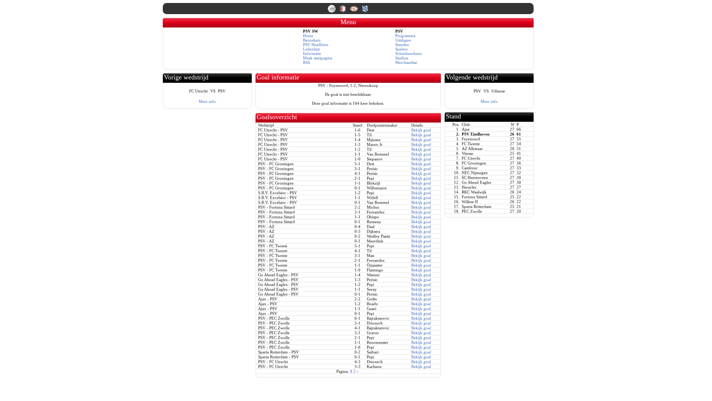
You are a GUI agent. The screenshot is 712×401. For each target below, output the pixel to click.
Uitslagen (403, 40)
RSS (306, 62)
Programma (405, 35)
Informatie (312, 53)
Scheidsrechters (408, 53)
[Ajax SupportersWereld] (332, 11)
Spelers (401, 49)
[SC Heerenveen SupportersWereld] (365, 11)
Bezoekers (311, 40)
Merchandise (406, 62)
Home (308, 35)
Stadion (401, 58)
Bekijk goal (421, 130)
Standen (402, 44)
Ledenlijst (311, 49)
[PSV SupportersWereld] (354, 11)
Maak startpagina (317, 58)
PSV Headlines (315, 44)
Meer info (207, 101)
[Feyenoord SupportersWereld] (343, 11)
